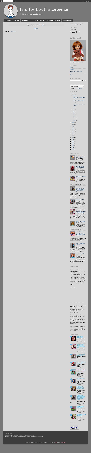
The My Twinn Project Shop (76, 71)
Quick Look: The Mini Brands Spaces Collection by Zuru (81, 211)
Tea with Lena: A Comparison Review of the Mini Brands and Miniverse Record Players (81, 189)
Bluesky (72, 75)
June (74, 109)
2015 (73, 143)
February (75, 118)
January (74, 120)
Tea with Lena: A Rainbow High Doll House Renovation (80, 387)
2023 (73, 127)
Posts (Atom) (13, 31)
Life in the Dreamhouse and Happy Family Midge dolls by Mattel (81, 233)
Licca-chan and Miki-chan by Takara (80, 254)
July (74, 107)
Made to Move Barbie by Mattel (80, 244)
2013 (73, 147)
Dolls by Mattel (80, 156)
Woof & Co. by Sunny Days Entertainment (80, 222)
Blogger (63, 442)
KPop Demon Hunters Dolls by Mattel (79, 104)
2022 (73, 129)
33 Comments (79, 393)
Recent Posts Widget (73, 422)
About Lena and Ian (38, 20)
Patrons (8, 20)
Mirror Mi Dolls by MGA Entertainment (80, 167)
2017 (73, 139)
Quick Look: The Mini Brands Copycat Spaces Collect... (79, 101)
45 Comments (79, 367)
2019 (73, 135)
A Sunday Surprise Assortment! (80, 407)
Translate (80, 88)
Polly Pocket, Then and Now (81, 177)
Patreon (71, 67)
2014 (73, 145)
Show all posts (42, 25)
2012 (73, 149)
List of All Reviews (53, 20)
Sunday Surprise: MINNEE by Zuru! (79, 98)
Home (36, 29)
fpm (56, 442)
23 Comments (79, 376)
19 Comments (79, 404)
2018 (73, 137)
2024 (73, 124)
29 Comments (79, 342)
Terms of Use (67, 20)
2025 (73, 122)
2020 (73, 133)
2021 (73, 131)
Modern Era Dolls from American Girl (81, 415)
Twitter (71, 73)
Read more (83, 341)
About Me (25, 20)
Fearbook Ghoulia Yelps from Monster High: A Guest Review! (81, 371)
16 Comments (79, 352)
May (74, 112)
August (74, 95)
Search (16, 20)
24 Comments (79, 359)
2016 (73, 141)
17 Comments (79, 412)
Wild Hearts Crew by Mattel (81, 379)
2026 (73, 94)
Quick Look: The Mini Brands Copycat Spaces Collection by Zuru (81, 346)
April (74, 114)
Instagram (72, 69)
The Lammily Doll (80, 199)
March (74, 116)
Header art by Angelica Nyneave (76, 24)
